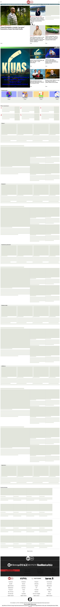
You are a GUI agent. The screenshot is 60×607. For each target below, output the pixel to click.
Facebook (53, 571)
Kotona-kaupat (35, 605)
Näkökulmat (10, 587)
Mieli (49, 587)
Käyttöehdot (24, 602)
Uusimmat (11, 581)
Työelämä (24, 593)
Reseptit (36, 581)
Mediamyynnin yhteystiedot (40, 572)
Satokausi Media (54, 605)
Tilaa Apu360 (10, 569)
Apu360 (10, 583)
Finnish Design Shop (12, 605)
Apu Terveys (10, 591)
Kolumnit (3, 184)
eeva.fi (6, 605)
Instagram (53, 573)
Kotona (24, 605)
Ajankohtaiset (11, 585)
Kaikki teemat (11, 595)
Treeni (23, 589)
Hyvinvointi (49, 583)
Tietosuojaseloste (31, 602)
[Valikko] (1, 2)
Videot (3, 123)
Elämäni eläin (4, 305)
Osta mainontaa (40, 569)
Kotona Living (29, 605)
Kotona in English (36, 593)
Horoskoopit (10, 593)
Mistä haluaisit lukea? (10, 570)
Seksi (49, 591)
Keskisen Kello (41, 605)
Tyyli (24, 591)
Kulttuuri (23, 587)
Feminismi (24, 581)
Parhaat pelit (4, 90)
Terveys (49, 593)
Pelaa (9, 99)
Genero (21, 605)
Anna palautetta (27, 573)
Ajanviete (3, 465)
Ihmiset (23, 583)
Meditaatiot (49, 585)
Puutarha (36, 589)
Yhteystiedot (27, 571)
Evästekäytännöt (38, 602)
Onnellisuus (49, 589)
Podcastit (11, 589)
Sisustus (36, 591)
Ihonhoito (24, 585)
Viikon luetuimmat (4, 105)
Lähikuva (3, 366)
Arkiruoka (36, 583)
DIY (36, 587)
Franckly (18, 605)
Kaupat (36, 585)
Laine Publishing (47, 605)
